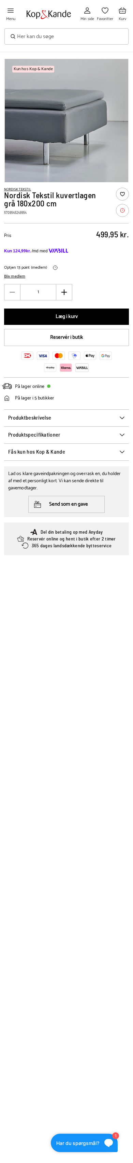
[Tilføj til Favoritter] (122, 194)
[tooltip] (122, 210)
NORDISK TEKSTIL (17, 189)
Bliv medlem (14, 276)
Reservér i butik (66, 337)
